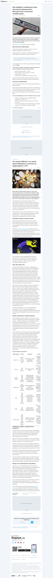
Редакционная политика (25, 555)
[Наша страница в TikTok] (21, 542)
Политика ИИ (34, 555)
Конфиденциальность (16, 559)
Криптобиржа (25, 494)
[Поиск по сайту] (48, 1)
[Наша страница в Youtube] (18, 542)
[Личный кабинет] (46, 1)
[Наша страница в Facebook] (15, 542)
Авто (39, 107)
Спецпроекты (24, 557)
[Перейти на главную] (4, 1)
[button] (32, 522)
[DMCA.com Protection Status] (13, 576)
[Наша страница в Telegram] (13, 542)
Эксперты (14, 557)
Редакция (17, 555)
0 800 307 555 (12, 1)
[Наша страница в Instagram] (23, 542)
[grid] (26, 335)
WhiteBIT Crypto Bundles (23, 228)
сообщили (18, 44)
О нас (13, 555)
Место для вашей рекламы (26, 116)
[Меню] (51, 1)
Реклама (18, 557)
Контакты (24, 559)
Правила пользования (32, 557)
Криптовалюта (24, 526)
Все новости (19, 136)
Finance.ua (21, 107)
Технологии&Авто (22, 15)
